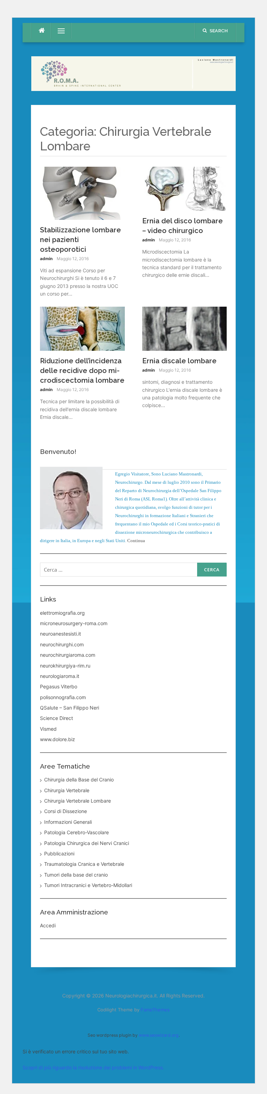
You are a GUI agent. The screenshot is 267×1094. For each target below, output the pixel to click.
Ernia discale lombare (179, 361)
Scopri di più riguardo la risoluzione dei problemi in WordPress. (93, 1067)
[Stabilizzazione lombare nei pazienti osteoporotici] (82, 192)
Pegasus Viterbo (58, 686)
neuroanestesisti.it (60, 634)
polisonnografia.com (63, 697)
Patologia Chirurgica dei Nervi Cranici (86, 843)
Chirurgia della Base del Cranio (79, 779)
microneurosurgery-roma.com (73, 623)
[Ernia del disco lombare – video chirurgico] (184, 188)
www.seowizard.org (159, 1035)
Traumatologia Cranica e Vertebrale (84, 864)
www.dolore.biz (57, 739)
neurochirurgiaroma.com (67, 655)
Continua (136, 540)
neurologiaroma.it (59, 676)
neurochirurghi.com (62, 644)
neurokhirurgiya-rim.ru (65, 666)
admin (46, 258)
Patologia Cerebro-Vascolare (76, 832)
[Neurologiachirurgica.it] (133, 73)
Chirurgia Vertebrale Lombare (77, 801)
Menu (58, 30)
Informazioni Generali (68, 822)
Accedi (48, 925)
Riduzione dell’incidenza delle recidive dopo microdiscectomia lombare (82, 370)
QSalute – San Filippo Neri (69, 708)
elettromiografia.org (62, 613)
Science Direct (56, 718)
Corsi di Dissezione (65, 811)
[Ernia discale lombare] (184, 328)
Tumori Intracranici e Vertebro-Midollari (88, 885)
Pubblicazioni (59, 853)
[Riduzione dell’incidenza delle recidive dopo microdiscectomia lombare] (82, 328)
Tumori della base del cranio (76, 875)
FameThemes (155, 1009)
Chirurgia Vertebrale (66, 790)
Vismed (48, 729)
